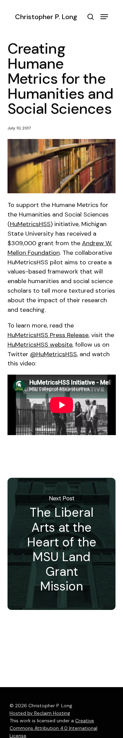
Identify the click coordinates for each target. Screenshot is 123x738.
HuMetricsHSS (30, 224)
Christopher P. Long (46, 17)
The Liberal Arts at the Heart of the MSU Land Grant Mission (62, 544)
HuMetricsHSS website (40, 344)
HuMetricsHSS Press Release (48, 335)
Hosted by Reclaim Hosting (40, 713)
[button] (104, 16)
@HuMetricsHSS (53, 354)
